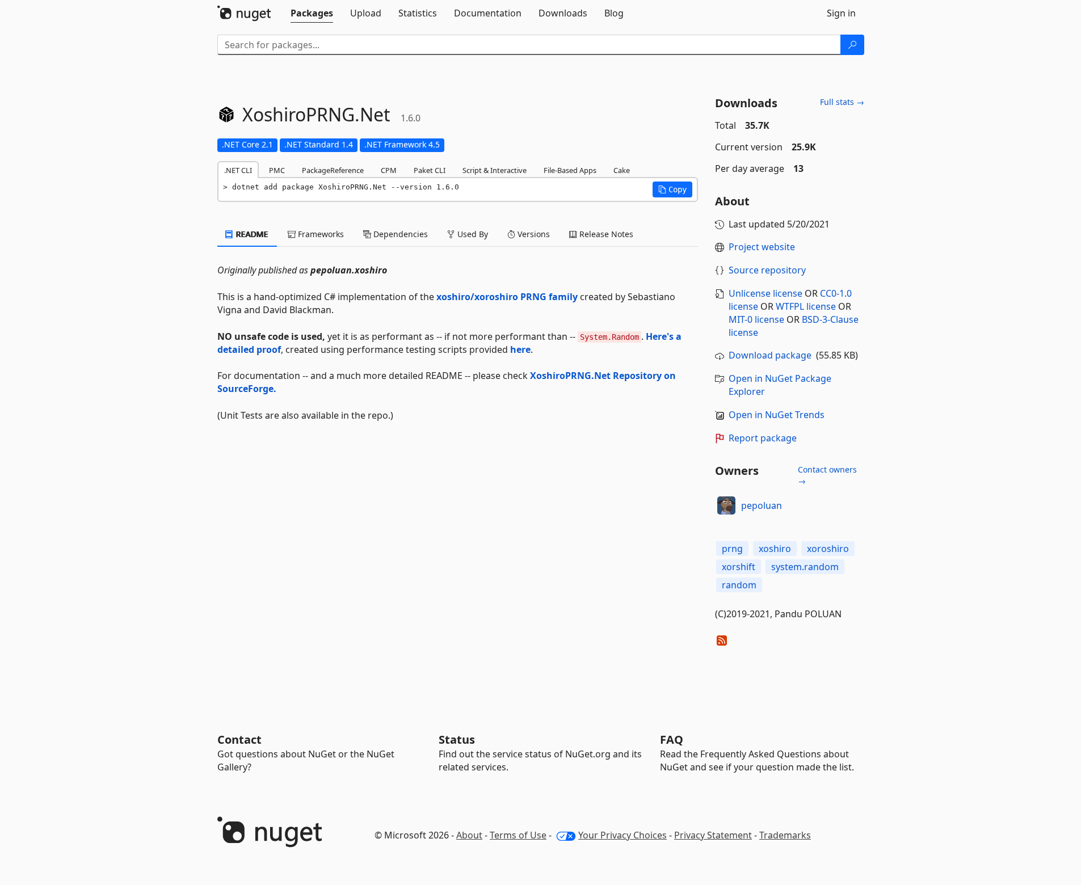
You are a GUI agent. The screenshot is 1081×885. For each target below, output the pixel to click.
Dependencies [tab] (399, 234)
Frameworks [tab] (320, 234)
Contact (239, 739)
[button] (672, 189)
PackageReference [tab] (333, 170)
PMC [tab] (277, 170)
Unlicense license (765, 293)
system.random (805, 566)
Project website (762, 247)
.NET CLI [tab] (238, 170)
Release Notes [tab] (605, 234)
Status (457, 739)
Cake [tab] (621, 170)
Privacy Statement (713, 835)
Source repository (767, 270)
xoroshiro (828, 548)
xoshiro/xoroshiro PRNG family (507, 296)
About (469, 835)
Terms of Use (518, 835)
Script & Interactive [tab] (494, 170)
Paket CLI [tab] (429, 170)
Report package (763, 438)
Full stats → (842, 101)
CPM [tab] (389, 170)
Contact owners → (827, 475)
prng (732, 548)
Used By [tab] (471, 234)
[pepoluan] (726, 505)
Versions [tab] (532, 234)
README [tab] (251, 234)
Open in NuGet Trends (777, 414)
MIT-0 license (756, 319)
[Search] (852, 45)
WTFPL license (806, 306)
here (520, 349)
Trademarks (785, 835)
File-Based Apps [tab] (570, 170)
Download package (770, 355)
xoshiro (775, 548)
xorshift (738, 566)
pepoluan (761, 505)
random (739, 585)
